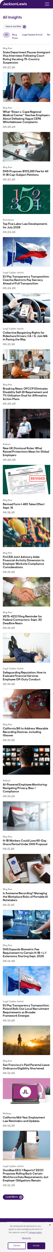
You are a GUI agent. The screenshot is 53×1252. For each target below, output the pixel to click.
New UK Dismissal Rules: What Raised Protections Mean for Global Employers (26, 452)
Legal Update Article (32, 35)
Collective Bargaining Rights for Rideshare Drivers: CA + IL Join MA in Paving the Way (25, 336)
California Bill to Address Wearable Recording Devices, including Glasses (25, 732)
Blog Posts (15, 36)
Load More (12, 1197)
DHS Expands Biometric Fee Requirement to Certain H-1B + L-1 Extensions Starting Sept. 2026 (24, 953)
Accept (36, 1246)
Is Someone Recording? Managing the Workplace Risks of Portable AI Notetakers (25, 897)
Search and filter (13, 27)
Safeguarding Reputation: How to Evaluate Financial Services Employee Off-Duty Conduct (24, 676)
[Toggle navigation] (47, 4)
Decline (16, 1246)
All (6, 35)
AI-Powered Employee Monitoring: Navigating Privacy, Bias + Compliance (25, 788)
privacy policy (35, 1233)
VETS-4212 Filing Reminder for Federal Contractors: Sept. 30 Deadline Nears (22, 620)
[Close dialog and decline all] (50, 1225)
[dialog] (26, 1237)
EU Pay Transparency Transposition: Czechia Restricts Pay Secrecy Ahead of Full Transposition (26, 280)
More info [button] (26, 1238)
